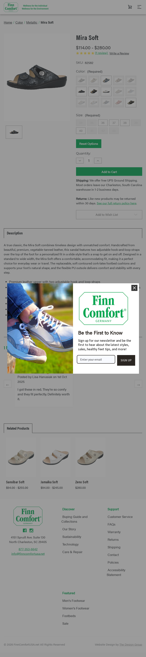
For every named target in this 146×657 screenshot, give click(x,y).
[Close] (134, 287)
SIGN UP (126, 360)
